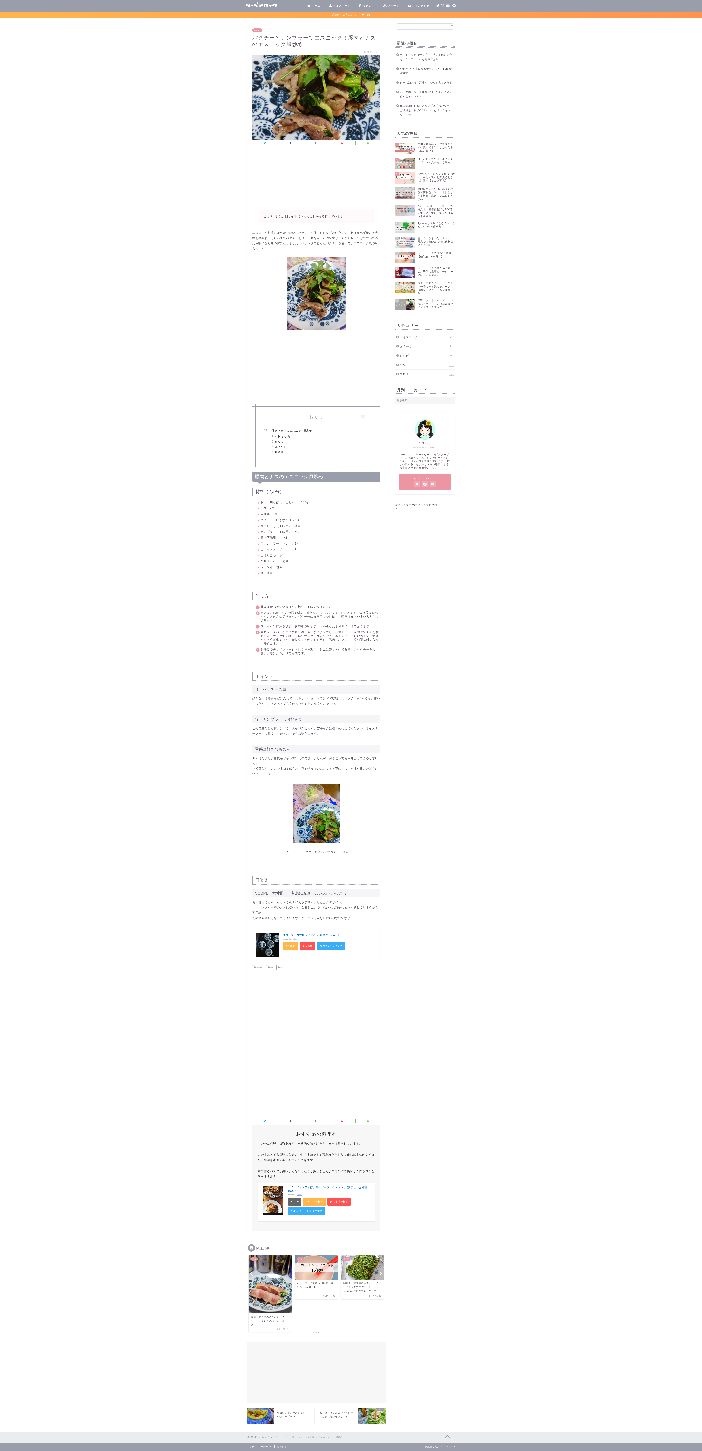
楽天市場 (307, 946)
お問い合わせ (420, 5)
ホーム (315, 5)
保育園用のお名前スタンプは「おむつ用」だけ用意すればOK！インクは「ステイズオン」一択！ (426, 110)
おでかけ (426, 346)
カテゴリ (367, 5)
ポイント (280, 447)
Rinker (294, 939)
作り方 (279, 441)
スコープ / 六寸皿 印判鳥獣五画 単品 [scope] (311, 935)
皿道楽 (279, 452)
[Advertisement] (316, 179)
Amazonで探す (314, 1201)
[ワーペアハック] (290, 9)
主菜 (272, 967)
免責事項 (281, 1447)
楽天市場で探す (339, 1201)
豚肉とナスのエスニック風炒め (292, 430)
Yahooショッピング (331, 946)
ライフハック (426, 337)
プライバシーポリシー (261, 1447)
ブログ (426, 374)
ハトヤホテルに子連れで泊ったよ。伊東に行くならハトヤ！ (426, 94)
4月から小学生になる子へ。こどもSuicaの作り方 (426, 71)
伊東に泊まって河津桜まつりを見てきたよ (426, 82)
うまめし (260, 967)
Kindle (295, 1201)
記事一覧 (392, 5)
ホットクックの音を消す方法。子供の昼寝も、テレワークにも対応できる (426, 57)
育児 (426, 365)
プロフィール (341, 5)
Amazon (290, 946)
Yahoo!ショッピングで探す (306, 1211)
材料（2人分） (284, 436)
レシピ (257, 30)
